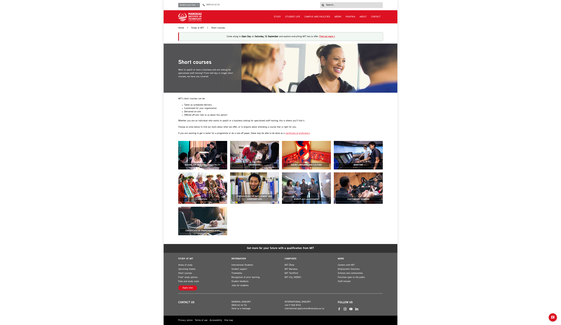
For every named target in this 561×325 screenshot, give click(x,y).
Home (181, 28)
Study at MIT (197, 28)
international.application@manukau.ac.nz (304, 309)
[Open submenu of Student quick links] (198, 5)
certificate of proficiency (297, 133)
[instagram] (345, 309)
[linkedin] (356, 309)
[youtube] (350, 309)
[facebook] (339, 309)
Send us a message (240, 309)
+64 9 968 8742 (293, 305)
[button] (553, 317)
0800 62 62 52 (239, 305)
